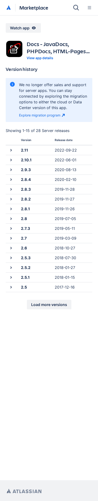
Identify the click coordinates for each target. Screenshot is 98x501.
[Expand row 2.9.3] (11, 169)
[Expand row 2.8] (11, 218)
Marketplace (33, 7)
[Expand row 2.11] (11, 150)
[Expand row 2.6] (11, 248)
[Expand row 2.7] (11, 238)
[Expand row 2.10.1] (11, 160)
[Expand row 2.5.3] (11, 257)
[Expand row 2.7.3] (11, 228)
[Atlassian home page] (24, 491)
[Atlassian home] (8, 8)
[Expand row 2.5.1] (11, 277)
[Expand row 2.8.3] (11, 189)
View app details (40, 58)
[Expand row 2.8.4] (11, 179)
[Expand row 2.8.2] (11, 199)
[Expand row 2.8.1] (11, 209)
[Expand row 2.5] (11, 287)
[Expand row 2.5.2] (11, 267)
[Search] (76, 7)
